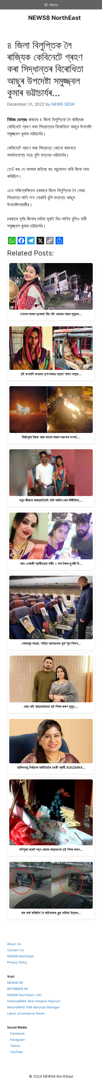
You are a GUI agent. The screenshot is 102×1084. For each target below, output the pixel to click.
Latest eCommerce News (26, 1013)
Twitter (15, 1046)
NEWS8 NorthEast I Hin (24, 995)
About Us (14, 944)
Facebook (17, 1033)
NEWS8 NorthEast (54, 17)
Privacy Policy (17, 962)
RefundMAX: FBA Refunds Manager (33, 1007)
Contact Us (15, 950)
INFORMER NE (17, 989)
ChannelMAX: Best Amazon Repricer (34, 1001)
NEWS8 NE (15, 983)
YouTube (16, 1052)
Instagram (17, 1039)
